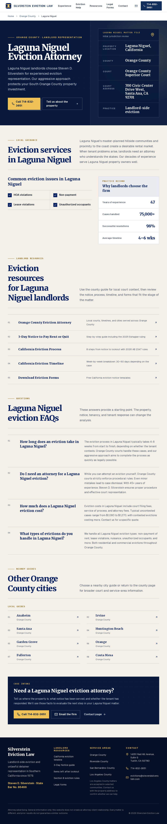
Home (11, 16)
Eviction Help (80, 6)
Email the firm (68, 714)
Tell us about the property (57, 103)
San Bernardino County (102, 768)
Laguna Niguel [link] (49, 16)
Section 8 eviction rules (67, 778)
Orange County (27, 16)
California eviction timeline (64, 758)
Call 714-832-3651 (25, 103)
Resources (96, 6)
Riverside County (99, 761)
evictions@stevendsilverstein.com (144, 777)
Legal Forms (110, 6)
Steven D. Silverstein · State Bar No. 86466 (25, 785)
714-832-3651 (152, 6)
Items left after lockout (66, 771)
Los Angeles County (101, 774)
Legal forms (60, 784)
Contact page (93, 714)
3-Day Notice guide (64, 765)
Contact (123, 6)
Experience (64, 6)
